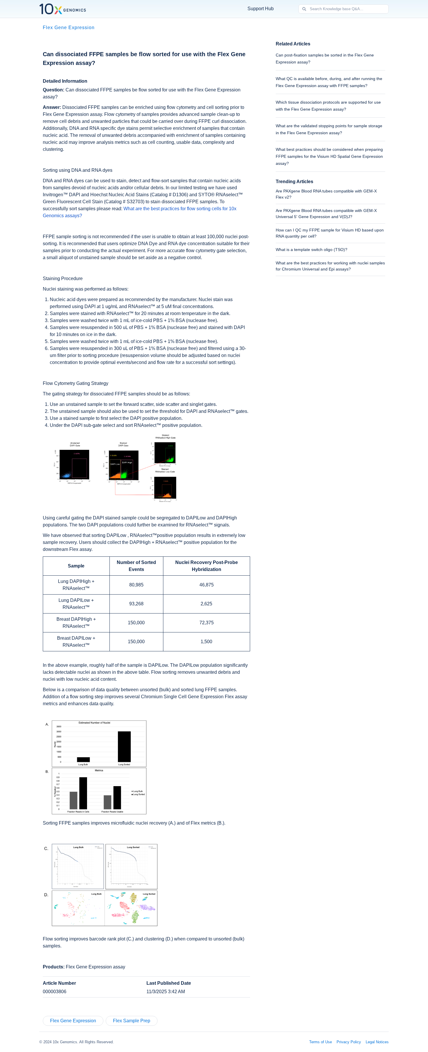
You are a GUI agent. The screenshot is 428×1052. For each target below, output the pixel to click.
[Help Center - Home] (62, 8)
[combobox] (349, 9)
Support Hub (260, 8)
